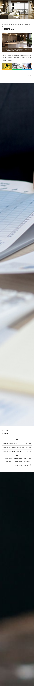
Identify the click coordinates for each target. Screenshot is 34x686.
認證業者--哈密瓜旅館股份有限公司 (13, 444)
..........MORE (27, 76)
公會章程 (27, 458)
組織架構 (8, 458)
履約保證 (18, 465)
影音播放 (18, 462)
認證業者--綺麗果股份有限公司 (12, 448)
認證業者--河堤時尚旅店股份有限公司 (14, 452)
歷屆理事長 (18, 458)
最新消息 (10, 462)
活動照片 (27, 462)
